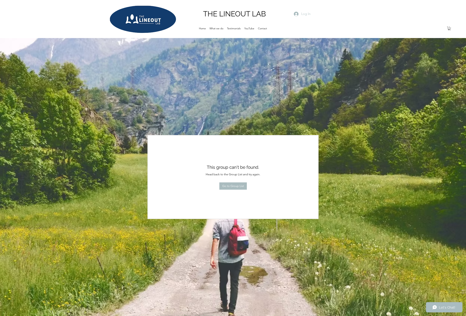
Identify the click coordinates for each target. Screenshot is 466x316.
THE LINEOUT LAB (234, 13)
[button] (449, 28)
